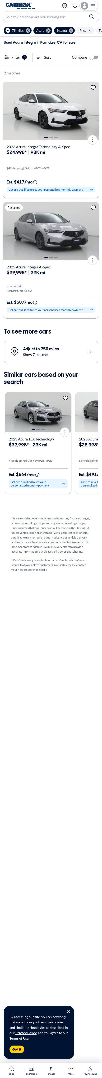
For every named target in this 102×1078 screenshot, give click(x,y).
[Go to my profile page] (89, 5)
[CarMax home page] (20, 6)
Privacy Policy (26, 1033)
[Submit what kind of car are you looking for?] (92, 16)
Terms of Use (18, 1038)
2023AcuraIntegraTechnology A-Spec (38, 146)
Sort (47, 57)
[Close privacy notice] (68, 1011)
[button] (18, 30)
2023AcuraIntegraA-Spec (29, 267)
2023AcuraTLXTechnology (31, 439)
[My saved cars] (75, 5)
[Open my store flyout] (65, 5)
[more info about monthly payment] (35, 182)
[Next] (94, 111)
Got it (16, 1049)
